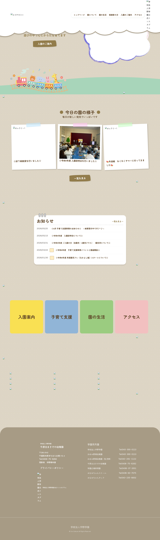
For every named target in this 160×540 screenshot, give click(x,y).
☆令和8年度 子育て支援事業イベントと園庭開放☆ (78, 250)
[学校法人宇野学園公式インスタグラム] (148, 15)
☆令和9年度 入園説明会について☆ (67, 235)
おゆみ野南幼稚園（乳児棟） (99, 458)
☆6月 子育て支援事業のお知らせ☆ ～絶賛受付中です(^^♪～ (78, 228)
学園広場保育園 (94, 468)
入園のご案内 (45, 44)
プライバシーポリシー (52, 468)
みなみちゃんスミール (96, 473)
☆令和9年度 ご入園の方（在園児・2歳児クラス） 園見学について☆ (81, 242)
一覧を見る (80, 178)
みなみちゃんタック (95, 477)
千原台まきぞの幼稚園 (96, 463)
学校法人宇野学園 (94, 449)
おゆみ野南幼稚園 (94, 454)
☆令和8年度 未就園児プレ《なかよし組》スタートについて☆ (82, 257)
